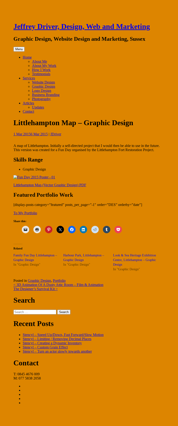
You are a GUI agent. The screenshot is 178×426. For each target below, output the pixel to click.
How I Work (41, 70)
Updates (38, 107)
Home (27, 57)
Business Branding (46, 95)
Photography (41, 99)
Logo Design (41, 91)
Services (29, 78)
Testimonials (41, 74)
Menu (19, 49)
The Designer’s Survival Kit (35, 289)
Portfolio (59, 281)
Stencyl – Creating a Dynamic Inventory (52, 343)
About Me (39, 61)
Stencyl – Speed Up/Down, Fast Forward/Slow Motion (63, 335)
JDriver (55, 134)
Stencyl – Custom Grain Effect (45, 347)
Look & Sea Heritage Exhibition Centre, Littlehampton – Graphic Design (134, 260)
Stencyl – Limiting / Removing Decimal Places (57, 339)
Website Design (43, 82)
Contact (28, 111)
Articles (28, 103)
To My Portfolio (25, 213)
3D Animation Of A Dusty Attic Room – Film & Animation (58, 285)
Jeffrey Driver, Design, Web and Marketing (81, 26)
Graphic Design (43, 86)
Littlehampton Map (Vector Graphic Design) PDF (49, 185)
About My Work (44, 66)
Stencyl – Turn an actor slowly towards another (57, 351)
